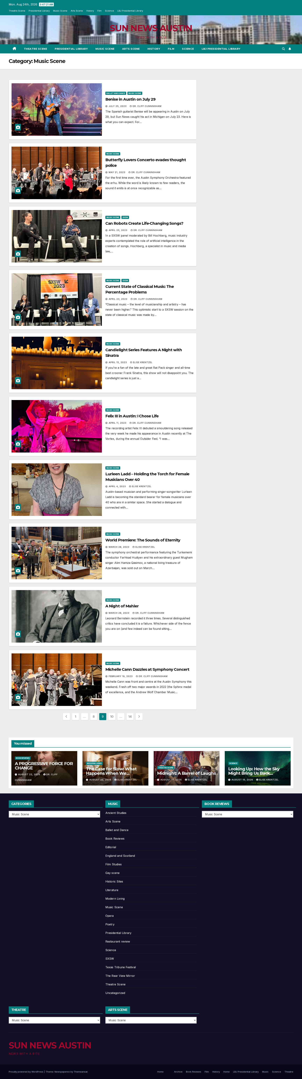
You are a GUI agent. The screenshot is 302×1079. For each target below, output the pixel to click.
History (90, 10)
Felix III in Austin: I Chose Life (132, 416)
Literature (111, 890)
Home (160, 1071)
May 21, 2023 (117, 172)
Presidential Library (39, 10)
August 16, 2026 (243, 779)
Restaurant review (117, 941)
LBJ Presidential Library (130, 10)
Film (99, 10)
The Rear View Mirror (120, 976)
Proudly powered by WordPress (26, 1071)
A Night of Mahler (122, 606)
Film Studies (113, 864)
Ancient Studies (116, 813)
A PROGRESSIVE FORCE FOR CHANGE (44, 765)
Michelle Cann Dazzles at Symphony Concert (147, 669)
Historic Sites (114, 881)
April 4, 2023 (118, 486)
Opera (109, 915)
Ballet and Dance (115, 93)
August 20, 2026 (100, 779)
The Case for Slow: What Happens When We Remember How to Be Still (113, 773)
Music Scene (60, 10)
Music (265, 1071)
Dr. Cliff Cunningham (147, 106)
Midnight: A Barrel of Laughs (186, 773)
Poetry (109, 924)
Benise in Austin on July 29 (130, 99)
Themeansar (81, 1071)
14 (130, 716)
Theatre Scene (17, 10)
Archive (178, 1071)
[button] (283, 49)
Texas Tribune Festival (120, 967)
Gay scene (112, 873)
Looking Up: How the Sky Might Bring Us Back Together (253, 773)
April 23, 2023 (118, 299)
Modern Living (94, 763)
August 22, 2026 (29, 774)
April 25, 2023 (118, 230)
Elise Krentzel (143, 362)
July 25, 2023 (118, 106)
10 (112, 716)
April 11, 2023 (118, 423)
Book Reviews (23, 758)
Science (109, 10)
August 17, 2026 (171, 779)
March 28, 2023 (119, 547)
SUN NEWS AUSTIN (151, 28)
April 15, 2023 (118, 362)
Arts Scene (77, 10)
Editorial (110, 847)
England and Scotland (120, 855)
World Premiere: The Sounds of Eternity (142, 540)
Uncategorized (115, 993)
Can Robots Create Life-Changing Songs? (144, 223)
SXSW (125, 217)
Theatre (289, 1071)
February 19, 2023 (121, 676)
